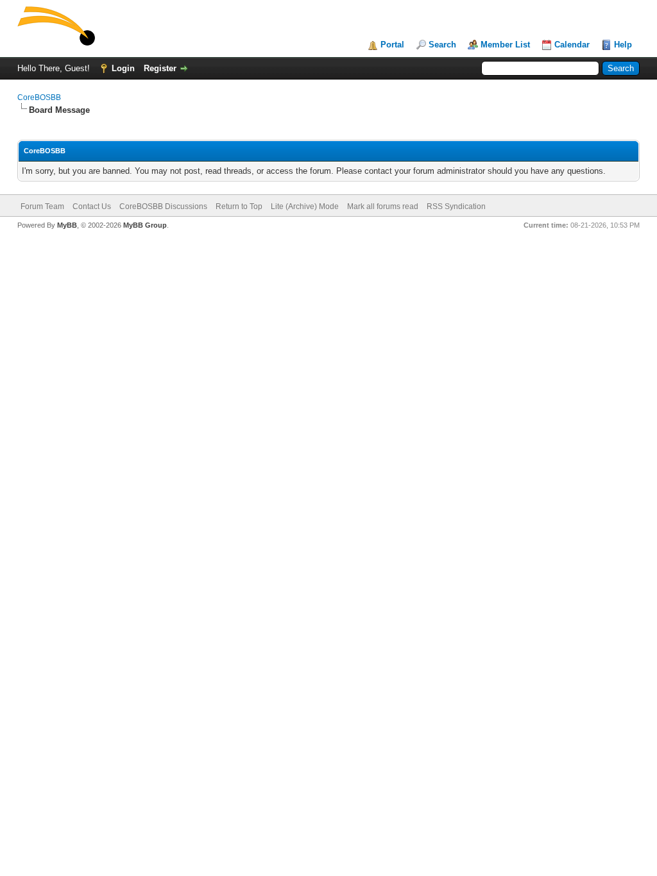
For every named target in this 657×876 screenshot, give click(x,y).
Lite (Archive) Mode (305, 206)
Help (623, 44)
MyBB (67, 225)
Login (123, 68)
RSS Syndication (456, 206)
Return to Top (239, 206)
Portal (392, 44)
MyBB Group (145, 225)
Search (442, 44)
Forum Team (42, 206)
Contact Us (92, 206)
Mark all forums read (382, 206)
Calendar (572, 44)
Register (160, 68)
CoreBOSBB (39, 97)
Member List (505, 44)
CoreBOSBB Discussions (163, 206)
